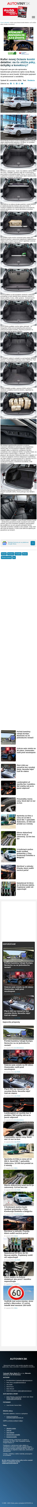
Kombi (4, 554)
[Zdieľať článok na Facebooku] (11, 83)
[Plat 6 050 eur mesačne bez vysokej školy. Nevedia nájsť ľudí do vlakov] (8, 777)
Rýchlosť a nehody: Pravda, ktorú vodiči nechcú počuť (25, 868)
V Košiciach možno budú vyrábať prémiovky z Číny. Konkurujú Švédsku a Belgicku (26, 853)
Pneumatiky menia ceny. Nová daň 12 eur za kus (26, 801)
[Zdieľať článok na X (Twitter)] (14, 83)
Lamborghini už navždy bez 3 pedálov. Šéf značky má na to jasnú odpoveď (26, 785)
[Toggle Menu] (33, 17)
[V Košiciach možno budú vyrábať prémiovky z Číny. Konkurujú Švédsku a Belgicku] (8, 861)
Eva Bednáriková (19, 970)
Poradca (10, 554)
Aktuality (7, 22)
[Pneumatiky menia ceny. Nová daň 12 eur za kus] (8, 811)
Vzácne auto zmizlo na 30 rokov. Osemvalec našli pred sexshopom (26, 750)
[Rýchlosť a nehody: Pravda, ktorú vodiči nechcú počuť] (8, 878)
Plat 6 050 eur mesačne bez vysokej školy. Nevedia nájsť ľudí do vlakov (26, 768)
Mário (15, 1168)
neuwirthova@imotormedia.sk (15, 1417)
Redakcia (31, 80)
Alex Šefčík (17, 994)
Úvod (1, 22)
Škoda (25, 554)
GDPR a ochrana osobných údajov (13, 1421)
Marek (16, 1236)
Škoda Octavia (6, 557)
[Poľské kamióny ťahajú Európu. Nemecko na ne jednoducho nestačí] (8, 744)
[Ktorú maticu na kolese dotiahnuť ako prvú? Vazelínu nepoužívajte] (18, 1276)
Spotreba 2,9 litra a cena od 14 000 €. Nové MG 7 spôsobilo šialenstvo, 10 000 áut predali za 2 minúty (26, 820)
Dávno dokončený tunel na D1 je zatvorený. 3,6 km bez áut (26, 836)
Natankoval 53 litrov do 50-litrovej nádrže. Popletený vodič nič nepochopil (26, 886)
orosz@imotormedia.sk (19, 1382)
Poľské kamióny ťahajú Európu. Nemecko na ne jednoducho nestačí (25, 735)
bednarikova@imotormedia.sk (24, 1380)
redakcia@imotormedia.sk (24, 1391)
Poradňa (18, 554)
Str (14, 557)
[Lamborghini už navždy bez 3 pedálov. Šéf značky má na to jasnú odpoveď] (8, 794)
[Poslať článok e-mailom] (22, 83)
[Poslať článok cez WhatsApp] (19, 83)
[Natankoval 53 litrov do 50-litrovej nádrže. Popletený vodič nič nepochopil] (8, 895)
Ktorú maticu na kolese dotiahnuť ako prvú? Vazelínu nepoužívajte (17, 1279)
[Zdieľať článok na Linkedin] (16, 83)
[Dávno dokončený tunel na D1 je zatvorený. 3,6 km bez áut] (8, 845)
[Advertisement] (18, 647)
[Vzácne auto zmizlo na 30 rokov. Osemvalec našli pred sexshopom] (8, 760)
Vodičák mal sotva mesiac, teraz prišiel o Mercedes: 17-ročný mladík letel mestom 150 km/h (18, 1303)
